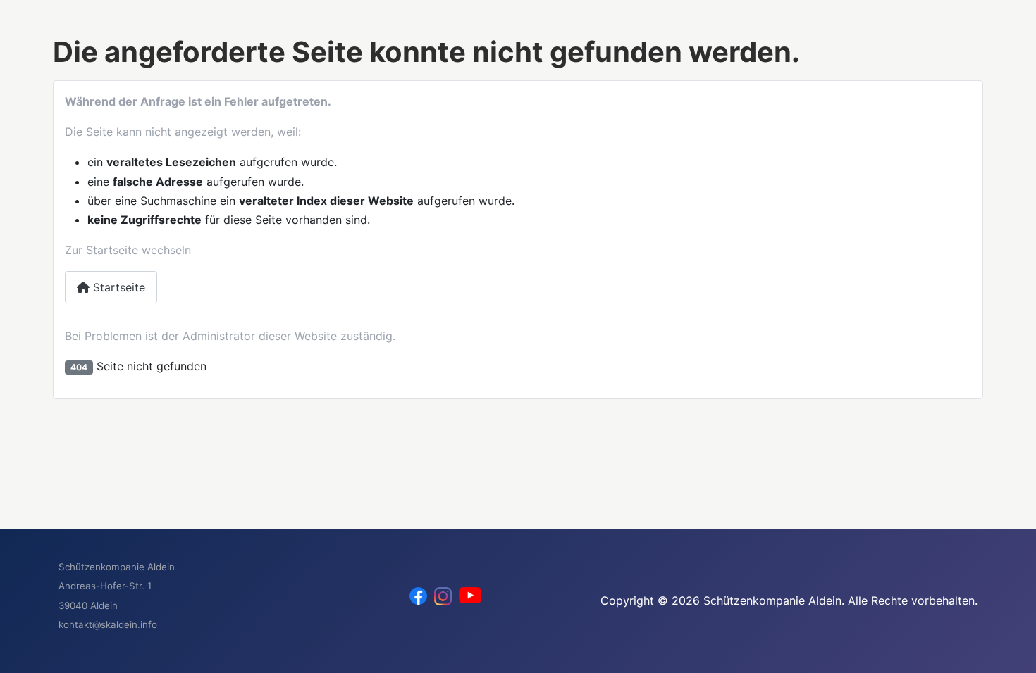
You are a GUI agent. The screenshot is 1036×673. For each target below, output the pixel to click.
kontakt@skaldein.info (107, 624)
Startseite (117, 287)
